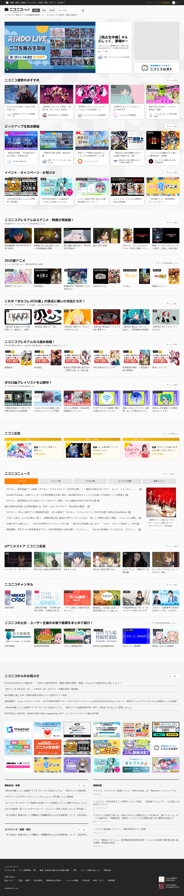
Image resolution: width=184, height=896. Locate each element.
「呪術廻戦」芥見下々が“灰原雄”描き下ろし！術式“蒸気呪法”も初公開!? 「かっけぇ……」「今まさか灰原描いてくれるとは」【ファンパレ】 (71, 529)
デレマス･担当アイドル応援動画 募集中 (24, 15)
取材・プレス (98, 880)
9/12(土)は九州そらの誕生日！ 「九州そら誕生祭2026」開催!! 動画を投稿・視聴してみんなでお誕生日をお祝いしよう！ (63, 683)
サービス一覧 (10, 870)
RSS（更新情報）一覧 (27, 870)
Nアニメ (52, 2)
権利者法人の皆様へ (54, 880)
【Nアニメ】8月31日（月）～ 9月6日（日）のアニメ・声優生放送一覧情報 (41, 689)
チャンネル (31, 2)
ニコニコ (17, 10)
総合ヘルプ (9, 880)
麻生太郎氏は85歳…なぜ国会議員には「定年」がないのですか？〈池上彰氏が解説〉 (45, 506)
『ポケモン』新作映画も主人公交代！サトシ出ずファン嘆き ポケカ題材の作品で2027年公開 (50, 501)
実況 (46, 2)
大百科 (40, 2)
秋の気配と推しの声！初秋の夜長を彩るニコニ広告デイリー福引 (36, 695)
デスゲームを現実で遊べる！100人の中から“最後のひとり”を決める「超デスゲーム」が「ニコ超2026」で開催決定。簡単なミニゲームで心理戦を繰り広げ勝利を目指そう (135, 816)
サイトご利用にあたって (90, 870)
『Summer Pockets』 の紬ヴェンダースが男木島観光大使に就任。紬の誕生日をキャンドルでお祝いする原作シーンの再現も (64, 495)
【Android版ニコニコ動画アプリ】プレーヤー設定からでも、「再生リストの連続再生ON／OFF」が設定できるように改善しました (68, 707)
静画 (17, 2)
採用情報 (111, 880)
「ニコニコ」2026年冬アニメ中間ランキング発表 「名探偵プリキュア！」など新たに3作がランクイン (136, 803)
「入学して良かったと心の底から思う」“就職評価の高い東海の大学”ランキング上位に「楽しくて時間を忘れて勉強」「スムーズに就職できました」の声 (71, 518)
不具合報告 (38, 880)
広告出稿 (85, 880)
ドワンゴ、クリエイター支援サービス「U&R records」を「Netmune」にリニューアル (134, 791)
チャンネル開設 (72, 880)
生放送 (23, 2)
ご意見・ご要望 (23, 880)
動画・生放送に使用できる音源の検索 (54, 870)
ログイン (150, 2)
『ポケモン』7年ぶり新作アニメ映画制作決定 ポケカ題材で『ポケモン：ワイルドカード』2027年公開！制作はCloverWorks (66, 512)
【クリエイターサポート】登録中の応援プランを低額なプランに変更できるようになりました (47, 803)
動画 (12, 2)
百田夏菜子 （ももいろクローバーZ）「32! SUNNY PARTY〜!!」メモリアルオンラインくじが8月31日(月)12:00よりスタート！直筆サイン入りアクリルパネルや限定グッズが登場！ (92, 701)
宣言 (75, 870)
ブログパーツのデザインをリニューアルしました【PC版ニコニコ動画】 (39, 797)
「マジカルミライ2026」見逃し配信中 (60, 15)
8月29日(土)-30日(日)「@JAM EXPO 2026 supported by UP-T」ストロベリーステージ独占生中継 (51, 714)
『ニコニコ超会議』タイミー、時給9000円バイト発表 (119, 829)
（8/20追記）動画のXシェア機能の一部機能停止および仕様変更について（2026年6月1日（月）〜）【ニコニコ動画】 (47, 815)
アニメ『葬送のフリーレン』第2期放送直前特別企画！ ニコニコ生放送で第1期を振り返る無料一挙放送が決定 (135, 841)
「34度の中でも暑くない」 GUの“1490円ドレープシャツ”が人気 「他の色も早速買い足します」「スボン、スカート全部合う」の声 (70, 524)
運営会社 (107, 870)
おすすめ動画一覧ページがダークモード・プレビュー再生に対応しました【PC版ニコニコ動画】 (47, 809)
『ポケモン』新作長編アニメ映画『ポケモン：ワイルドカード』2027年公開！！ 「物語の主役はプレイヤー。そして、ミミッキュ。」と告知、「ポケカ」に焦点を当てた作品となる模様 (71, 489)
